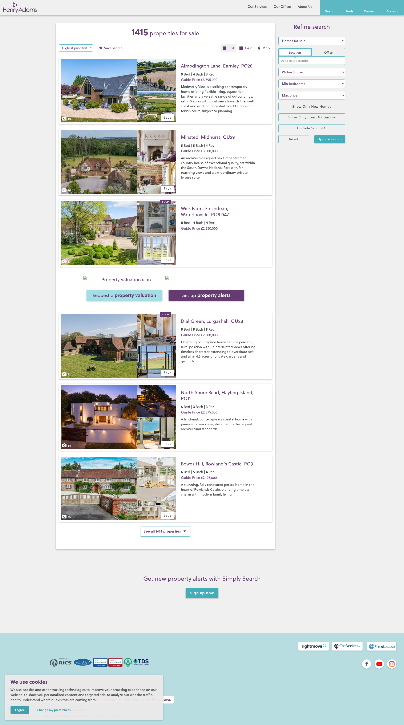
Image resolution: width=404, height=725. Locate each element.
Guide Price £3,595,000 (199, 79)
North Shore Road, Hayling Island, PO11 (217, 395)
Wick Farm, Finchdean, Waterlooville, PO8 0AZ (205, 211)
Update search (330, 139)
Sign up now (202, 593)
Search (330, 11)
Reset (293, 139)
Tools (349, 11)
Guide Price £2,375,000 (199, 412)
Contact (370, 11)
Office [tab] (328, 52)
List (231, 48)
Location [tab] (295, 52)
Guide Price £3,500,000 (199, 151)
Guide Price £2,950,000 (199, 228)
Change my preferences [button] (54, 710)
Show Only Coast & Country (311, 117)
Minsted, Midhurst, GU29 (208, 137)
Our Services (257, 6)
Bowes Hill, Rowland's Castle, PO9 (217, 463)
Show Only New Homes (311, 106)
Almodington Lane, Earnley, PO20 (216, 65)
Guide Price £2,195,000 (199, 477)
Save (113, 48)
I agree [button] (20, 710)
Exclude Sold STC (311, 128)
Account (392, 11)
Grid (248, 48)
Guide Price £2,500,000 (199, 335)
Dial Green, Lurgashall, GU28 (212, 321)
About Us (305, 6)
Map (266, 48)
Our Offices (282, 6)
